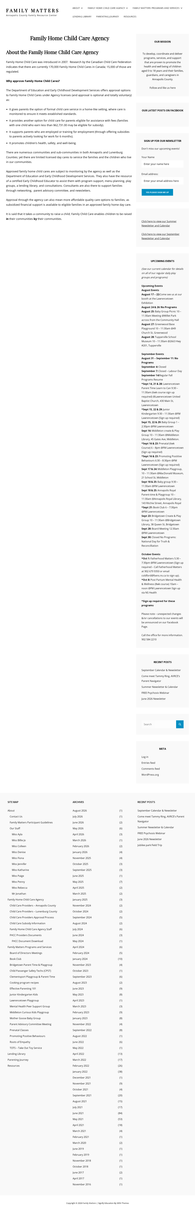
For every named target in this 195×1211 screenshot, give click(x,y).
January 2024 (80, 959)
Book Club (15, 959)
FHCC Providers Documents (26, 935)
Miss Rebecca (19, 887)
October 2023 (80, 970)
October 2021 (80, 1089)
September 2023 (82, 976)
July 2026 (78, 816)
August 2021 (80, 1101)
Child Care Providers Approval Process (32, 917)
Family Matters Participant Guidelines (31, 822)
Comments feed (151, 768)
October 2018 (80, 1166)
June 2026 (78, 822)
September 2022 (82, 1030)
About (76, 8)
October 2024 (80, 911)
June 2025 (78, 876)
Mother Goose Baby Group (25, 1018)
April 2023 (78, 1000)
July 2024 (78, 929)
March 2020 (79, 1143)
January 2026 (80, 852)
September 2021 (82, 1095)
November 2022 (82, 1024)
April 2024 (78, 947)
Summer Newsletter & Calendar (160, 687)
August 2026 (80, 810)
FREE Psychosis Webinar (155, 692)
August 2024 (80, 923)
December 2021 (82, 1077)
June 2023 (78, 988)
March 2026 (79, 840)
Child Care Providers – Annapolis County (33, 905)
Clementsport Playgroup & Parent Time (32, 976)
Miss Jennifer (19, 864)
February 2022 (81, 1065)
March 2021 (79, 1131)
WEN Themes (123, 1203)
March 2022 (79, 1059)
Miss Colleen (19, 846)
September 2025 (82, 870)
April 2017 (78, 1178)
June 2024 (78, 935)
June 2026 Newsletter (154, 698)
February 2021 (81, 1137)
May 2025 (78, 881)
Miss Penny (18, 881)
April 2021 (78, 1125)
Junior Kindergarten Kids (24, 994)
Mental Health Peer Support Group (30, 1006)
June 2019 (78, 1148)
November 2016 (82, 1184)
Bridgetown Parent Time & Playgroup (31, 965)
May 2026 (78, 828)
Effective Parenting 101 (23, 988)
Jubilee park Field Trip (150, 845)
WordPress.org (150, 774)
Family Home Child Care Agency (106, 8)
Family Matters (32, 10)
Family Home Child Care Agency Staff (31, 929)
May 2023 (78, 994)
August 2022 (80, 1036)
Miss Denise (19, 852)
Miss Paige (18, 876)
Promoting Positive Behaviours (27, 1036)
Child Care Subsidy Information (27, 923)
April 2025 (78, 887)
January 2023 (80, 1018)
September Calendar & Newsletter (161, 670)
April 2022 (78, 1054)
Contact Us (16, 816)
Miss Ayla (17, 834)
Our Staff (15, 828)
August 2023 (80, 982)
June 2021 (78, 1113)
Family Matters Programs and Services (156, 8)
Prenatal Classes (19, 1030)
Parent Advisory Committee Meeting (30, 1024)
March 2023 (79, 1006)
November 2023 (82, 965)
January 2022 (80, 1071)
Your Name (148, 157)
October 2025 (80, 864)
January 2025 (80, 899)
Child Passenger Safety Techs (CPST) (30, 970)
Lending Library (82, 16)
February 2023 (81, 1012)
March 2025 (79, 893)
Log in (145, 757)
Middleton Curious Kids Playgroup (29, 1012)
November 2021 (82, 1083)
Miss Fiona (18, 858)
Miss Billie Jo (19, 840)
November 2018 (82, 1160)
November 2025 (82, 858)
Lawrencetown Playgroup (24, 1000)
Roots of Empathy (20, 1042)
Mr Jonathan (19, 893)
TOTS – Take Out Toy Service (26, 1048)
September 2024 (82, 917)
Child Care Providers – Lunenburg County (33, 911)
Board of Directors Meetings (26, 953)
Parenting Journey (107, 16)
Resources (130, 16)
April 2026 (78, 834)
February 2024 (81, 953)
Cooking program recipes (24, 982)
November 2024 (82, 905)
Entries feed (148, 762)
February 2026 (81, 846)
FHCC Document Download (27, 941)
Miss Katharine (20, 870)
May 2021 (78, 1119)
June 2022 (78, 1042)
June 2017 (78, 1172)
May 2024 (78, 941)
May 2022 (78, 1048)
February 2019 (81, 1154)
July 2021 (78, 1107)
